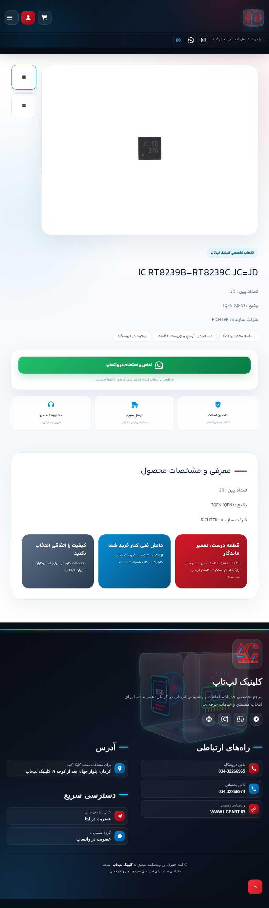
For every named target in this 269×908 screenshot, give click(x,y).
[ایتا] (178, 40)
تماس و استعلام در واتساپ (129, 365)
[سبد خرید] (45, 18)
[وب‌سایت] (208, 719)
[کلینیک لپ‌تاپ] (253, 18)
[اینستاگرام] (203, 40)
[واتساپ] (191, 40)
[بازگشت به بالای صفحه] (255, 887)
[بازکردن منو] (12, 17)
